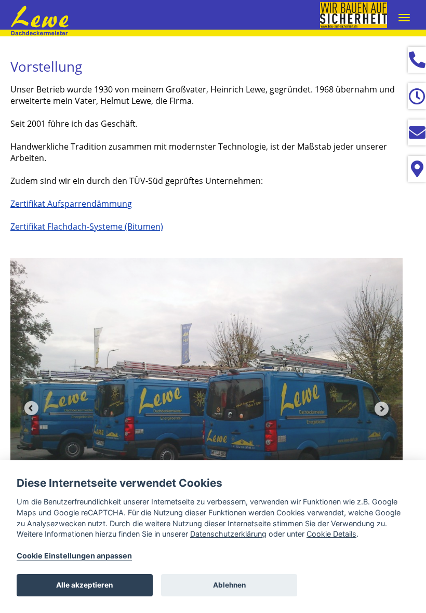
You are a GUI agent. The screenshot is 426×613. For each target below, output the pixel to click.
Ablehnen (229, 585)
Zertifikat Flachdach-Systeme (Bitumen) (86, 226)
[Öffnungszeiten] (417, 96)
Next (382, 408)
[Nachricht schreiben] (417, 132)
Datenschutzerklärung (228, 533)
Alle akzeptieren (84, 585)
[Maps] (417, 169)
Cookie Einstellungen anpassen (74, 555)
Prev (31, 408)
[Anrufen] (417, 60)
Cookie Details (331, 533)
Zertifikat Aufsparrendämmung (71, 203)
